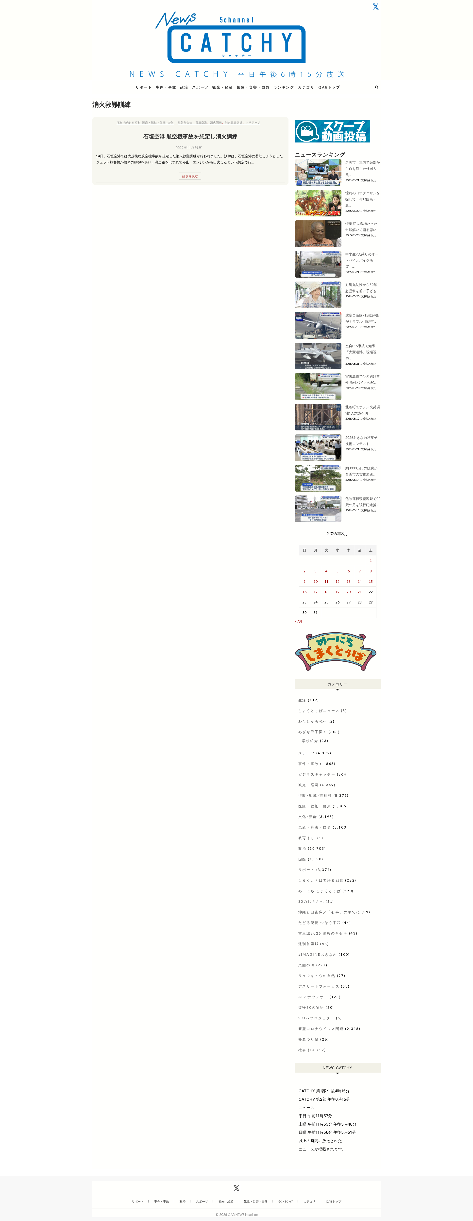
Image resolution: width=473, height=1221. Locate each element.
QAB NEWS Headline (118, 84)
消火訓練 (216, 122)
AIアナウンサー (313, 997)
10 (316, 581)
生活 (302, 700)
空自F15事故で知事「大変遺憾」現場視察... (360, 352)
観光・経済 (222, 87)
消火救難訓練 (234, 122)
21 (360, 592)
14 (360, 581)
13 (349, 581)
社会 (170, 122)
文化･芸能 (307, 816)
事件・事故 (166, 87)
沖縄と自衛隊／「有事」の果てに (329, 912)
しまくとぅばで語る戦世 (321, 880)
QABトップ (329, 87)
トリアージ (253, 122)
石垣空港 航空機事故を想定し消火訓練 (190, 136)
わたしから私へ (312, 721)
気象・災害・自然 (253, 87)
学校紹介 (310, 741)
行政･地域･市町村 (129, 122)
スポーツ (200, 87)
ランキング (284, 87)
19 (337, 592)
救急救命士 (185, 122)
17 (316, 592)
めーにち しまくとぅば (319, 891)
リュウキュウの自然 (317, 975)
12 (337, 581)
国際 (302, 859)
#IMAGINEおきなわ (318, 954)
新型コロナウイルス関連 (321, 1028)
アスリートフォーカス (319, 986)
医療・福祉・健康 (154, 122)
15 (371, 581)
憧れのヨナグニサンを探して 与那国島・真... (362, 199)
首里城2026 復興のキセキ (323, 933)
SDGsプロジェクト (316, 1018)
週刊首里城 (308, 944)
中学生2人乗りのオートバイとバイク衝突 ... (361, 260)
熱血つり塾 (308, 1039)
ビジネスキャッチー (317, 774)
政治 (184, 87)
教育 (302, 838)
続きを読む (190, 176)
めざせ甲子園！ (312, 732)
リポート (143, 87)
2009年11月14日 (188, 147)
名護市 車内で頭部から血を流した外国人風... (362, 168)
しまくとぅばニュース (319, 710)
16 (304, 592)
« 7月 (298, 621)
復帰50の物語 (311, 1007)
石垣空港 (201, 122)
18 (326, 592)
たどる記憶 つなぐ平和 (319, 922)
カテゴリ (306, 87)
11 (326, 581)
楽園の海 (306, 965)
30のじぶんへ (311, 901)
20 (349, 592)
